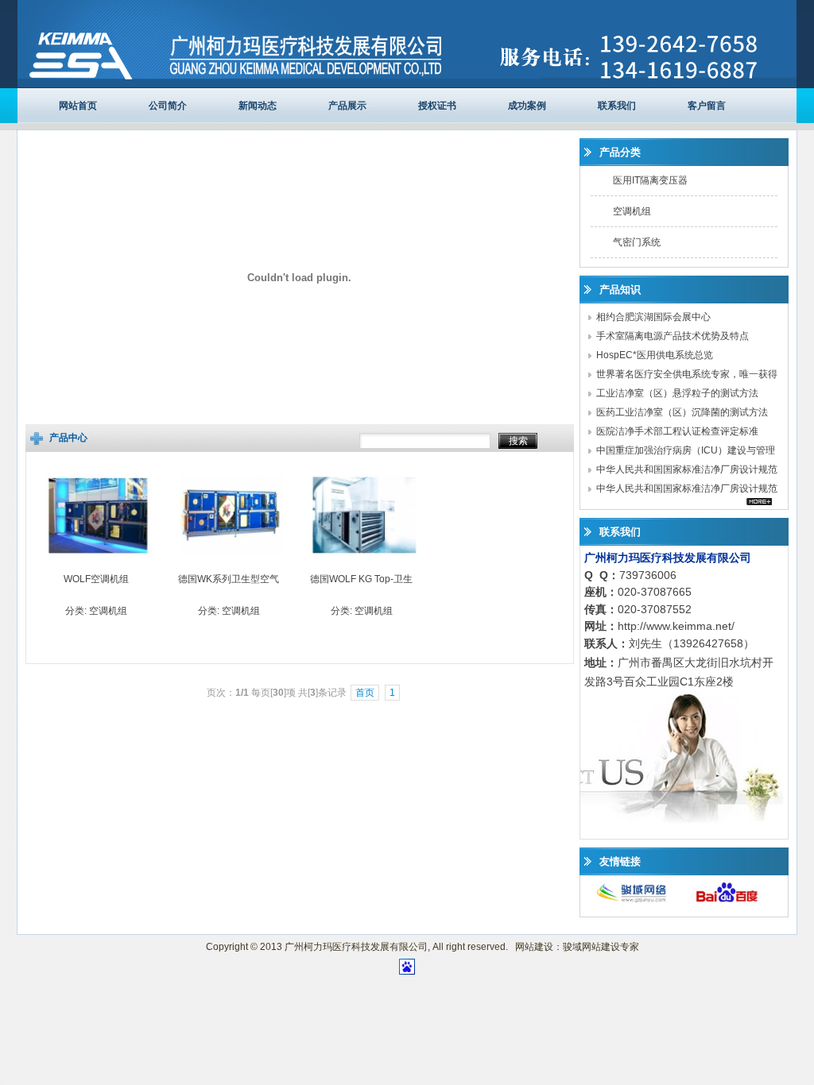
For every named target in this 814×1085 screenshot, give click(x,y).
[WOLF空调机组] (99, 564)
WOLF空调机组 (96, 579)
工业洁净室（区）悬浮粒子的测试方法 (677, 393)
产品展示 (347, 105)
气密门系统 (637, 242)
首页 (364, 692)
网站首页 (78, 105)
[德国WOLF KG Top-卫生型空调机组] (364, 564)
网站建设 (534, 946)
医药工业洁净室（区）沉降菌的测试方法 (682, 412)
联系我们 (617, 105)
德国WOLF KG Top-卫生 (361, 579)
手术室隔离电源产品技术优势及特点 (672, 336)
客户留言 (707, 105)
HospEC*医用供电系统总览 (654, 355)
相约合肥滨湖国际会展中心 (653, 316)
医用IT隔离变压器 (650, 180)
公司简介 (168, 105)
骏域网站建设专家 (601, 946)
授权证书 (437, 105)
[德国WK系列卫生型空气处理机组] (232, 564)
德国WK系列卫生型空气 (228, 579)
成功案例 (527, 105)
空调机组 (108, 610)
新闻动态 (257, 105)
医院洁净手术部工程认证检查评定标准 (677, 431)
